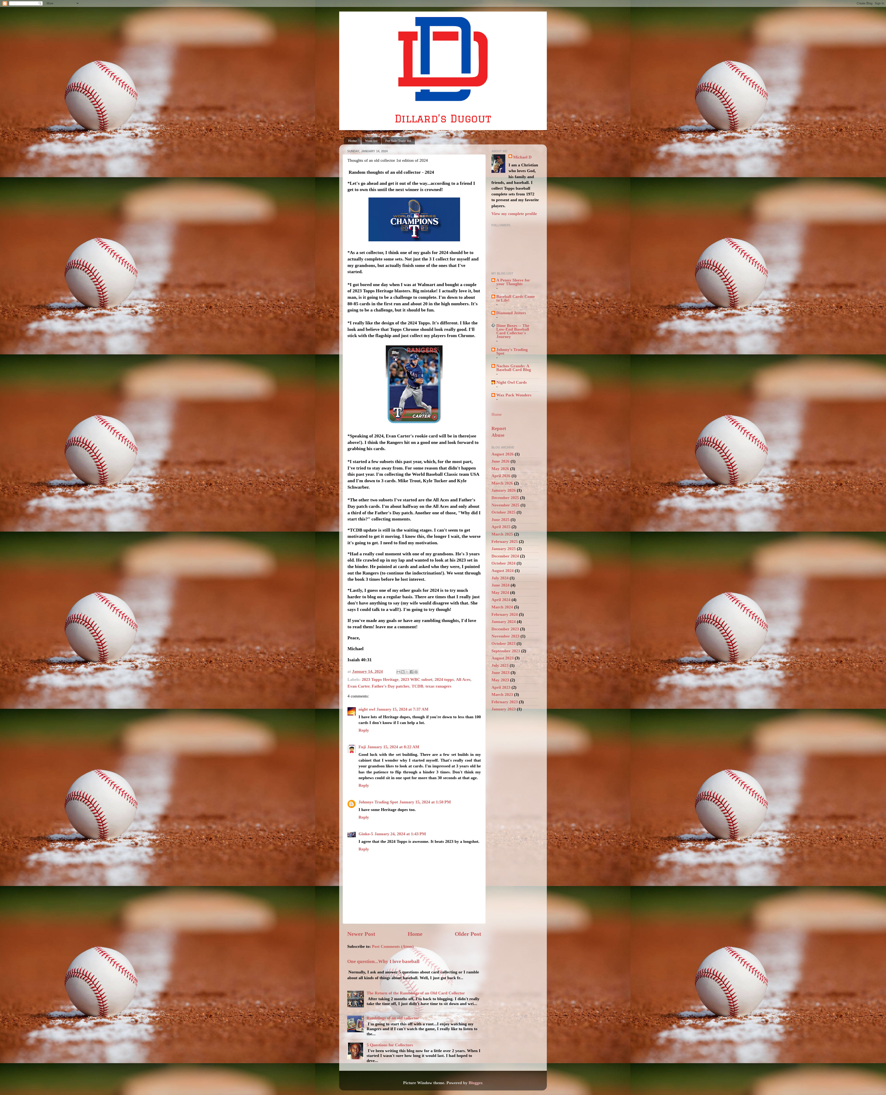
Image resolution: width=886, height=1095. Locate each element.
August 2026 (502, 454)
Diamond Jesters (511, 313)
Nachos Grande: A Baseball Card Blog (513, 368)
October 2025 (503, 512)
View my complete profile (514, 213)
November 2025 (505, 505)
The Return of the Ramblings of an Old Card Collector (416, 993)
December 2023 (505, 629)
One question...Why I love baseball (383, 961)
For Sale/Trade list (398, 141)
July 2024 (500, 578)
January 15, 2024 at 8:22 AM (393, 747)
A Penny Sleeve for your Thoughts (513, 282)
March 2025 (502, 534)
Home (352, 141)
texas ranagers (438, 686)
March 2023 (502, 694)
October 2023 (503, 643)
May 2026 (500, 468)
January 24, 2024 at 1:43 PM (400, 834)
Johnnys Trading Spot (378, 802)
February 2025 (504, 541)
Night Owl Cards (511, 382)
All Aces (463, 679)
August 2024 (502, 570)
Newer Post (361, 934)
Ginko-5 (366, 834)
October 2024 (503, 563)
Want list (371, 141)
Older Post (468, 934)
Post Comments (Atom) (393, 946)
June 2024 (500, 585)
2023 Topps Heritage (380, 679)
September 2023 (505, 651)
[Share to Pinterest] (416, 672)
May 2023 (500, 680)
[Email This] (398, 672)
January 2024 (503, 621)
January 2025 (503, 548)
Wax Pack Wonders (513, 395)
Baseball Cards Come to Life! (515, 298)
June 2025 (500, 519)
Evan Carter (358, 686)
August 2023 (502, 658)
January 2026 (503, 490)
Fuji (362, 747)
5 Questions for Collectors (390, 1045)
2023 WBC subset (416, 679)
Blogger (475, 1082)
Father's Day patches (390, 686)
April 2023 (500, 687)
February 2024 (504, 614)
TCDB (417, 686)
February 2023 (504, 702)
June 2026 (500, 461)
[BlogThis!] (403, 672)
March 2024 (502, 607)
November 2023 (505, 636)
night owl (367, 709)
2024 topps (444, 679)
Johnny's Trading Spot (512, 351)
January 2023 (503, 709)
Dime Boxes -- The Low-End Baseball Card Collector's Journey (512, 331)
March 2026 (502, 483)
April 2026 (500, 475)
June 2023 (500, 672)
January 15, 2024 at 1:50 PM (425, 802)
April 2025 (500, 526)
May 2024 (500, 592)
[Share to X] (407, 672)
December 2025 (505, 497)
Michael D (522, 157)
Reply (364, 730)
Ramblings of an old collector (393, 1018)
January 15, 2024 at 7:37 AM (402, 709)
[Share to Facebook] (411, 672)
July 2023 (500, 665)
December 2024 (505, 556)
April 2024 (500, 599)
